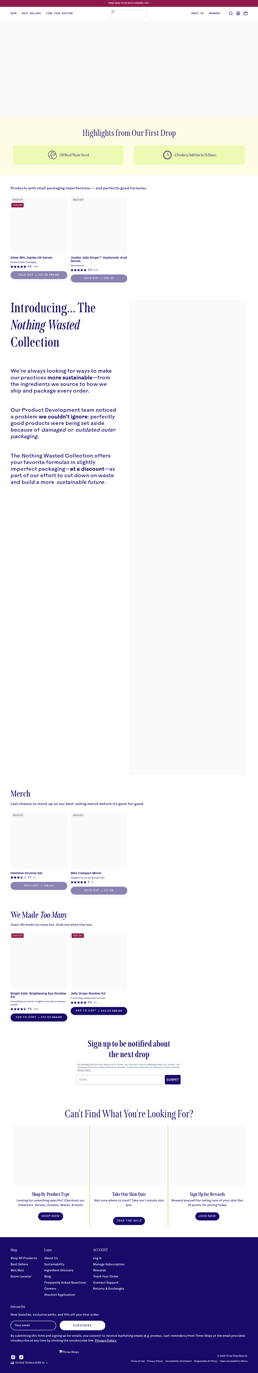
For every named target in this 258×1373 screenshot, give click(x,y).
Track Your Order (105, 1276)
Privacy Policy (84, 1070)
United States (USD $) (29, 1363)
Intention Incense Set (26, 873)
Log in (97, 1258)
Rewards (99, 1270)
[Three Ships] (129, 13)
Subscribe (82, 1325)
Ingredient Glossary (58, 1270)
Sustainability (54, 1264)
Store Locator (21, 1276)
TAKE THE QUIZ (129, 1221)
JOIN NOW (207, 1216)
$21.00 (109, 890)
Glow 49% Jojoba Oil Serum (31, 257)
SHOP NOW (50, 1216)
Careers (50, 1288)
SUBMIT (173, 1079)
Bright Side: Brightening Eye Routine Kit (38, 995)
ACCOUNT (100, 1250)
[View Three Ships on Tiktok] (21, 1357)
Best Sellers (19, 1264)
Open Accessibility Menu (233, 1361)
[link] (24, 266)
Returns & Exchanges (108, 1288)
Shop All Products (24, 1258)
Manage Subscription (108, 1264)
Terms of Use (138, 1361)
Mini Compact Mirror (86, 873)
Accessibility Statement (178, 1361)
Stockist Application (59, 1294)
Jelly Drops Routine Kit (88, 993)
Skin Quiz (17, 1270)
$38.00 (109, 278)
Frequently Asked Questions (65, 1282)
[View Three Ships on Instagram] (13, 1357)
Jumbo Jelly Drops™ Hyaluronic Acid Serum (99, 259)
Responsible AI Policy (206, 1361)
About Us (51, 1258)
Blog (47, 1276)
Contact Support (105, 1282)
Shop (14, 1250)
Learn (48, 1250)
